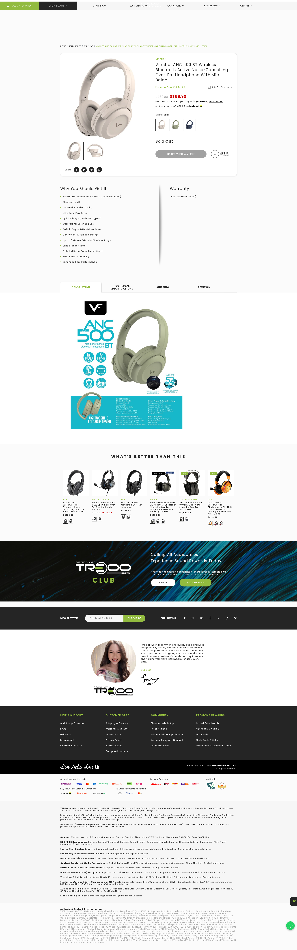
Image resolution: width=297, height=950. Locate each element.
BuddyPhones (93, 915)
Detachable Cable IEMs (122, 888)
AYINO (114, 913)
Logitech (197, 927)
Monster (187, 929)
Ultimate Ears (73, 940)
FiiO (211, 920)
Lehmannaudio (151, 927)
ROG (194, 933)
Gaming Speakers (125, 837)
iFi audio (94, 924)
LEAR (138, 927)
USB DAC (126, 872)
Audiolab (227, 911)
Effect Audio (138, 920)
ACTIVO (78, 911)
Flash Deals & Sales (207, 740)
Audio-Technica (101, 499)
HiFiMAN (214, 922)
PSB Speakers (113, 933)
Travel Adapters (211, 877)
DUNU (224, 918)
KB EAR (71, 927)
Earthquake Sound (102, 920)
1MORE (63, 911)
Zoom (101, 942)
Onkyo (127, 931)
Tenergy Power (160, 938)
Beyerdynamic (179, 913)
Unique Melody (101, 940)
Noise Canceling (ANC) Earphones (145, 877)
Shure (133, 935)
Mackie (222, 927)
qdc (138, 933)
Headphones (75, 46)
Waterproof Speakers (137, 853)
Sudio (76, 938)
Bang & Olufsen (145, 913)
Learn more (216, 101)
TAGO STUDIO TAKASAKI (116, 938)
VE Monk (143, 940)
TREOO (199, 938)
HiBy (206, 922)
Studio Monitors (194, 863)
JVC (217, 924)
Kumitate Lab (123, 927)
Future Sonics (118, 922)
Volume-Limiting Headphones (102, 895)
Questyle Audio (161, 933)
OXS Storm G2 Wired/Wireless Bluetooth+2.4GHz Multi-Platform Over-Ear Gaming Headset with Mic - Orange (220, 508)
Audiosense (80, 913)
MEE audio (121, 929)
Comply (81, 918)
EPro (164, 920)
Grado (153, 922)
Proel (101, 933)
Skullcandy (163, 935)
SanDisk (64, 935)
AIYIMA (101, 911)
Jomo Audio (206, 924)
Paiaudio (159, 931)
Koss (101, 927)
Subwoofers (206, 842)
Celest (197, 915)
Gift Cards (202, 734)
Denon (195, 918)
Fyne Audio (132, 922)
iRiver (125, 924)
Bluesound (194, 913)
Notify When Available (181, 154)
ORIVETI (143, 931)
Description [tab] (81, 287)
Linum (188, 927)
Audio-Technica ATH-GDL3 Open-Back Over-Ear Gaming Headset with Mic (104, 506)
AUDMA (91, 913)
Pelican (177, 931)
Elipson (156, 920)
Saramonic (76, 935)
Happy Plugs (164, 922)
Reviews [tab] (204, 287)
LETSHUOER (173, 927)
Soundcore (211, 935)
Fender (204, 920)
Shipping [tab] (162, 287)
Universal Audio (118, 940)
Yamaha (91, 942)
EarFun (75, 920)
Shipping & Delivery (117, 723)
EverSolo (194, 920)
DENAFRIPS (185, 918)
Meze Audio (151, 929)
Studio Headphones (214, 863)
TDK (131, 938)
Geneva (144, 922)
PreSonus (76, 933)
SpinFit (221, 935)
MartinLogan (78, 929)
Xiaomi (73, 942)
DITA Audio (214, 918)
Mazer (111, 929)
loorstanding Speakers (96, 888)
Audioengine (204, 911)
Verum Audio (155, 940)
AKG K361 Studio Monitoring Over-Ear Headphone (131, 504)
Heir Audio (196, 922)
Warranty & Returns (117, 728)
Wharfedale (213, 940)
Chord (217, 915)
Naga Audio (204, 929)
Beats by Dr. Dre (163, 913)
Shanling (116, 935)
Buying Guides (114, 745)
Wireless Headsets (80, 837)
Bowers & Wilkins (217, 913)
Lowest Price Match (207, 723)
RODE (187, 933)
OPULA (135, 931)
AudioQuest (66, 913)
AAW (70, 911)
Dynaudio (65, 920)
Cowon (106, 918)
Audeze (153, 499)
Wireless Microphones (147, 863)
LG (182, 927)
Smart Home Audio (82, 844)
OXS (210, 499)
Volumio (190, 940)
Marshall (66, 929)
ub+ (62, 940)
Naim (215, 929)
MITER (162, 929)
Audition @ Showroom (73, 723)
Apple (115, 911)
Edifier (127, 920)
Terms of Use (113, 734)
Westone (201, 940)
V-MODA (133, 940)
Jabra (148, 924)
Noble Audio (66, 931)
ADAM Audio (90, 911)
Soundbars (152, 842)
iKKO (102, 924)
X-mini (64, 942)
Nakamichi (225, 929)
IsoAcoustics (137, 924)
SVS (83, 938)
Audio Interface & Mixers (121, 863)
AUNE (99, 913)
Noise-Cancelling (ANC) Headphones (105, 877)
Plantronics (215, 931)
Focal (87, 922)
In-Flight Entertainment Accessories (183, 877)
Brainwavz (65, 915)
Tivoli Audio (188, 938)
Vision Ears (179, 940)
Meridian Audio (136, 929)
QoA (149, 933)
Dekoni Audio (171, 918)
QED (144, 933)
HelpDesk (65, 734)
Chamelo (207, 915)
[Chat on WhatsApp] (290, 925)
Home (63, 46)
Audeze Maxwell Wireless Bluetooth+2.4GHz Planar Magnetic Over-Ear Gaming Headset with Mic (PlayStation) (163, 507)
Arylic (123, 911)
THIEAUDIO (175, 938)
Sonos (187, 935)
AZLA (121, 913)
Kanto (63, 927)
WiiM (233, 940)
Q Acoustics (127, 933)
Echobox (117, 920)
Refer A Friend (159, 728)
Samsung (228, 933)
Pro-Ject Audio (90, 933)
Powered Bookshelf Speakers (103, 842)
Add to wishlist (224, 154)
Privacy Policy (114, 740)
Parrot (169, 931)
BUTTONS (107, 915)
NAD (194, 929)
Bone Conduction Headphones (124, 858)
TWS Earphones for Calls (212, 872)
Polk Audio (228, 931)
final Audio (220, 920)
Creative (116, 918)
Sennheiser (104, 935)
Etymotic (172, 920)
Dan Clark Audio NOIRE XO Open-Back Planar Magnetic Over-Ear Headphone (190, 506)
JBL (179, 924)
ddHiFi (150, 918)
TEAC (137, 938)
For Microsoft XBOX (177, 837)
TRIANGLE (220, 938)
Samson (216, 933)
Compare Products (117, 751)
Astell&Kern (133, 911)
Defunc (159, 918)
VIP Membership (160, 745)
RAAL (173, 933)
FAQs (63, 728)
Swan (90, 938)
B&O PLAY (130, 913)
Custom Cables (144, 888)
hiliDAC (223, 922)
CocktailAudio (67, 918)
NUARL (106, 931)
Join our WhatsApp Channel (167, 734)
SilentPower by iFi (147, 935)
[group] (74, 151)
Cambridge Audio (147, 915)
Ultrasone (87, 940)
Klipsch (93, 927)
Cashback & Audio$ (207, 728)
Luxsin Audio (210, 927)
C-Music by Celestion (124, 915)
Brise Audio (79, 915)
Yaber (82, 942)
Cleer (224, 915)
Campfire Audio (166, 915)
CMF (231, 915)
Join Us (163, 582)
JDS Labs (187, 924)
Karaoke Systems (189, 842)
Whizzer (225, 940)
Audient (161, 911)
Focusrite (96, 922)
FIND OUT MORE (195, 582)
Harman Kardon (181, 922)
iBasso (75, 924)
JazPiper (171, 924)
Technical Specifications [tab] (121, 287)
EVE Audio (183, 920)
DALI (125, 918)
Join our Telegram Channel (167, 740)
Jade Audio (159, 924)
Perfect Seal (202, 931)
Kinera (85, 927)
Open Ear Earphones (95, 858)
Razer (180, 933)
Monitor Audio (173, 929)
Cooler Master (94, 918)
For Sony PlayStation (198, 837)
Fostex (106, 922)
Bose (204, 913)
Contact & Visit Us (71, 745)
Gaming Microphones (102, 837)
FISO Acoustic (75, 922)
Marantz (232, 927)
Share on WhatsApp (162, 723)
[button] (67, 151)
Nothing (97, 931)
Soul (201, 935)
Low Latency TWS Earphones (151, 837)
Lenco (163, 927)
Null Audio (116, 931)
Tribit (229, 938)
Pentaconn (188, 931)
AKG (65, 499)
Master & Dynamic (96, 929)
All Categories (22, 5)
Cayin (189, 915)
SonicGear (176, 935)
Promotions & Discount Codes (214, 745)
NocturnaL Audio (83, 931)
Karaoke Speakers (169, 842)
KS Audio (110, 927)
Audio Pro (172, 911)
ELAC (148, 920)
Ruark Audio (204, 933)
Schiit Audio (90, 935)
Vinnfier (160, 59)
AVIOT (107, 913)
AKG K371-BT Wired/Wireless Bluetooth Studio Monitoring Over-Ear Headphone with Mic (73, 507)
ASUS (143, 911)
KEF (78, 927)
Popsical (64, 933)
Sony (194, 935)
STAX (229, 935)
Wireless (88, 46)
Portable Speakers (115, 853)
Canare (180, 915)
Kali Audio (225, 924)
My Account (67, 740)
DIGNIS (203, 918)
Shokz (126, 935)
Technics (147, 938)
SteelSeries (66, 938)
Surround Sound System (132, 842)
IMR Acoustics (113, 924)
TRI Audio (209, 938)
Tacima (99, 938)
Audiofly (216, 911)
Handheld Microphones (172, 863)
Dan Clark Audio (188, 499)
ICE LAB (84, 924)
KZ (133, 927)
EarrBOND (85, 920)
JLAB (196, 924)
